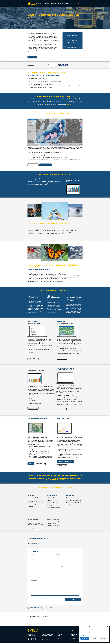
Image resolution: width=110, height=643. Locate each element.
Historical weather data (47, 634)
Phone (63, 561)
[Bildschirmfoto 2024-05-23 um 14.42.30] (55, 132)
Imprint (99, 640)
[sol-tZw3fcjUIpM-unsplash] (66, 218)
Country (58, 561)
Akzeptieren (84, 638)
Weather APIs (45, 633)
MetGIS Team (60, 634)
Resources (53, 3)
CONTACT (67, 3)
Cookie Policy (90, 640)
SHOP (75, 3)
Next (80, 210)
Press (58, 638)
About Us (60, 3)
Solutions (47, 3)
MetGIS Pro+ (45, 637)
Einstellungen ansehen (103, 638)
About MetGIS (60, 633)
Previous (30, 210)
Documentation (45, 639)
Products (40, 3)
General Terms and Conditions (75, 637)
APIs (71, 3)
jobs (57, 637)
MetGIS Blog (59, 635)
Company (58, 554)
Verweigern (94, 638)
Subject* (33, 572)
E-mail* (32, 561)
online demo (69, 104)
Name (32, 554)
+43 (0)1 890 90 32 (48, 607)
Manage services (84, 635)
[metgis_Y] (32, 3)
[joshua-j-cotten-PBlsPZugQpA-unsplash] (66, 260)
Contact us (59, 639)
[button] (107, 626)
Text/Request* (34, 580)
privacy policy (46, 598)
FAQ (43, 638)
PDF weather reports (47, 635)
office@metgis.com (34, 607)
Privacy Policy (95, 640)
